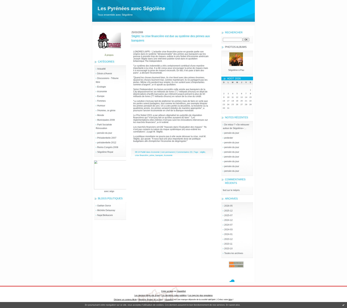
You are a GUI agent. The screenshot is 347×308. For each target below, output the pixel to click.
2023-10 (228, 248)
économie (102, 91)
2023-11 (228, 244)
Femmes (101, 101)
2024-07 (228, 225)
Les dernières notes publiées (174, 295)
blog (230, 299)
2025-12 (228, 210)
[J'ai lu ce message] (343, 304)
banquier (159, 155)
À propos (109, 55)
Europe (100, 96)
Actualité (101, 69)
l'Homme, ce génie (106, 110)
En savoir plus (233, 305)
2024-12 (228, 220)
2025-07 (228, 215)
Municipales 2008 (106, 120)
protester (228, 138)
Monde (100, 115)
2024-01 (228, 234)
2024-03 (228, 229)
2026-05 (228, 206)
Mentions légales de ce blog (150, 299)
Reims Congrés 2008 (107, 147)
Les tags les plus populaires (200, 295)
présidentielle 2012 (106, 142)
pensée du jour (104, 133)
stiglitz (202, 152)
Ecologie (101, 87)
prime (151, 155)
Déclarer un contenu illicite (125, 299)
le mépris (235, 190)
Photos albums (236, 46)
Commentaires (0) (184, 152)
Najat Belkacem (105, 215)
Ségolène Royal (105, 152)
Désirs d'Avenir (104, 73)
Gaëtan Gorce (104, 205)
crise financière (141, 155)
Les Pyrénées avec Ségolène (131, 8)
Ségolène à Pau (236, 70)
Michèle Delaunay (106, 210)
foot (224, 190)
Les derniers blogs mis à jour (147, 295)
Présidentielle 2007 (106, 138)
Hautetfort (181, 291)
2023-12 (228, 239)
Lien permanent (168, 152)
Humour (101, 105)
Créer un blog (167, 291)
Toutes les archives (233, 253)
